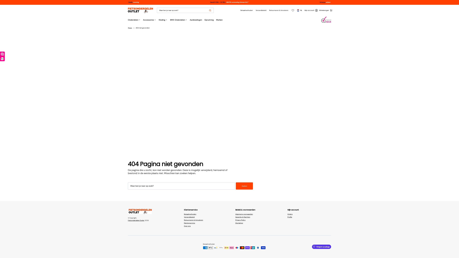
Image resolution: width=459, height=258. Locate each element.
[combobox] (185, 10)
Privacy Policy (240, 220)
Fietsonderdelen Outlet (136, 220)
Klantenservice (189, 223)
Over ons (187, 226)
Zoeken (244, 186)
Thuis (130, 28)
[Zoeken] (211, 10)
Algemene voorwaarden (244, 214)
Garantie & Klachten (242, 217)
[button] (311, 10)
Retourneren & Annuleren (193, 220)
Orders (290, 214)
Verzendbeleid (189, 217)
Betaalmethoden (190, 214)
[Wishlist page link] (293, 10)
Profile (289, 217)
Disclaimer (239, 223)
